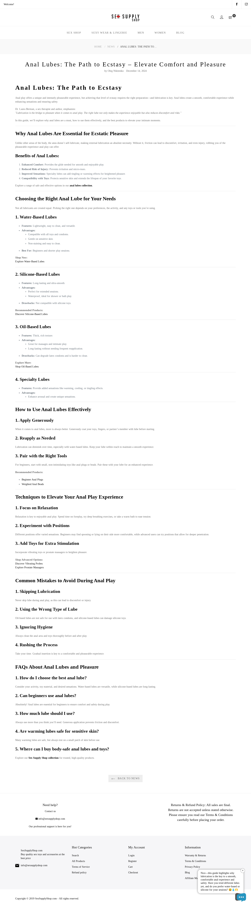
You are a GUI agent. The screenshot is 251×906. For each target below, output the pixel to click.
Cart (130, 866)
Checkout (133, 872)
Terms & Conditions (195, 861)
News (111, 46)
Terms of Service (81, 866)
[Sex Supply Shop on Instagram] (246, 4)
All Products (78, 861)
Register (132, 861)
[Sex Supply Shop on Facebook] (236, 4)
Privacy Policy (192, 866)
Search (75, 855)
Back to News (128, 778)
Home (98, 46)
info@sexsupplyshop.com (51, 818)
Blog (187, 872)
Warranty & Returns (195, 855)
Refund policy (79, 872)
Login (131, 855)
